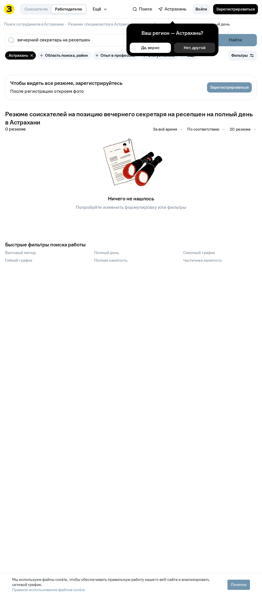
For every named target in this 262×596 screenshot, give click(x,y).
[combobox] (94, 40)
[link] (142, 9)
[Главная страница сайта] (9, 9)
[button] (201, 9)
